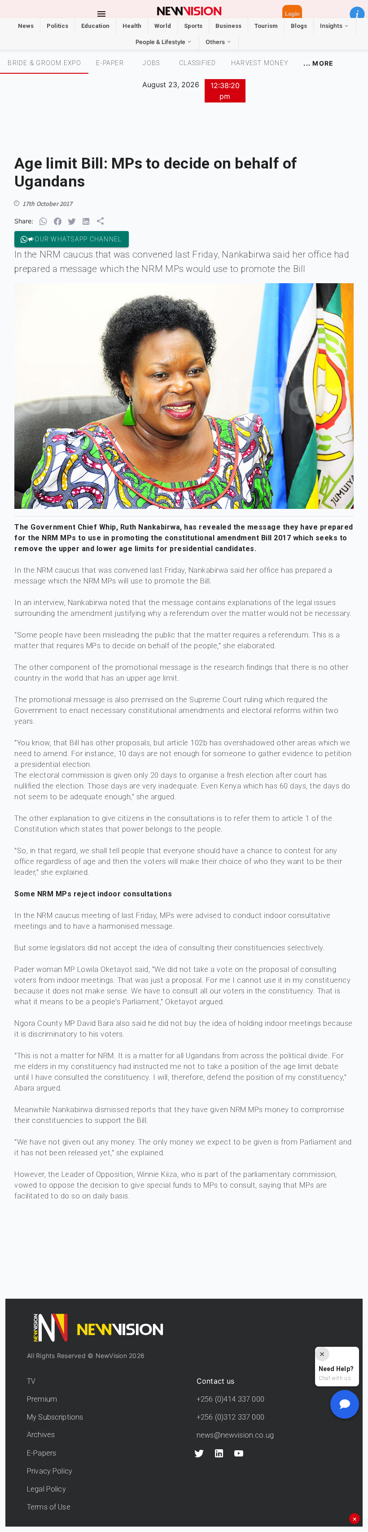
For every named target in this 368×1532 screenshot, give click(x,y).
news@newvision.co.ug (235, 1435)
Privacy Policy (49, 1471)
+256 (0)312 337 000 (230, 1417)
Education (95, 25)
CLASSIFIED (197, 63)
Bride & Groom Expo (44, 63)
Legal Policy (46, 1489)
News (26, 25)
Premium (42, 1399)
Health (132, 25)
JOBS (151, 63)
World (162, 25)
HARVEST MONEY (260, 63)
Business (228, 25)
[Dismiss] (322, 1354)
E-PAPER (110, 63)
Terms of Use (48, 1507)
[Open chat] (344, 1404)
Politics (57, 25)
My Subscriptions (55, 1417)
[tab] (44, 63)
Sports (193, 25)
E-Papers (41, 1453)
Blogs (299, 25)
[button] (357, 14)
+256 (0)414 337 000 (230, 1399)
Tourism (266, 25)
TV (31, 1381)
